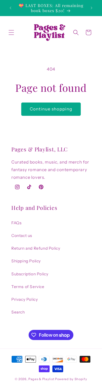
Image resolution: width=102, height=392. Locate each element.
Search (18, 312)
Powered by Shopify (71, 379)
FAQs (16, 222)
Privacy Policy (24, 299)
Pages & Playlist (41, 379)
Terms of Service (27, 286)
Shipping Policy (26, 260)
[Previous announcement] (10, 8)
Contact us (21, 235)
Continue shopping (51, 109)
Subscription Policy (29, 273)
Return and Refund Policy (35, 248)
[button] (11, 32)
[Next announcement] (91, 8)
